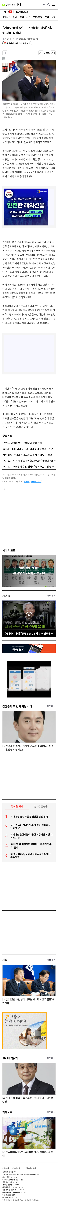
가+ (53, 53)
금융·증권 (37, 17)
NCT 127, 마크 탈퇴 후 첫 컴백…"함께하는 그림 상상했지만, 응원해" (29, 466)
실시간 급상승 (41, 806)
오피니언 (6, 17)
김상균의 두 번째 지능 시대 (17, 706)
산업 (28, 17)
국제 (47, 17)
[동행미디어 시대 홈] (11, 4)
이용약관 (5, 1168)
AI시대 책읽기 (10, 1058)
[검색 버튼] (49, 4)
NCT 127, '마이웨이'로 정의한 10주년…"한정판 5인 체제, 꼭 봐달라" (29, 460)
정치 (15, 17)
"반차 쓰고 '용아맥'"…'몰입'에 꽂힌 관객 (22, 443)
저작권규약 (16, 1168)
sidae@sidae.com (32, 481)
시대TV (6, 596)
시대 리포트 (8, 550)
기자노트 (7, 1112)
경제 (22, 17)
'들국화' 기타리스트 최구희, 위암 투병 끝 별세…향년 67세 (29, 448)
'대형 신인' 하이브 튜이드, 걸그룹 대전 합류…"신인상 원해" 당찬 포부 (29, 454)
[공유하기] (44, 5)
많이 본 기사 (17, 806)
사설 (4, 960)
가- (40, 53)
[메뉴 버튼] (53, 5)
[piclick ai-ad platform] (16, 61)
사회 (53, 17)
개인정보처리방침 (29, 1168)
